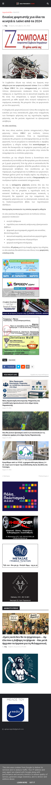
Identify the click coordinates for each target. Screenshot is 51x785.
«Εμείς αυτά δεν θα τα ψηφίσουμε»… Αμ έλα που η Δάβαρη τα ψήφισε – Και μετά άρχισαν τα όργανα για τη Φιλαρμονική (24, 640)
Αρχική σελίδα (7, 12)
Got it (32, 782)
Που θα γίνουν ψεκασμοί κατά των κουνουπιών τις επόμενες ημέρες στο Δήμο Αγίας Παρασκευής (23, 434)
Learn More (22, 782)
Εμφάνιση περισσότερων (40, 374)
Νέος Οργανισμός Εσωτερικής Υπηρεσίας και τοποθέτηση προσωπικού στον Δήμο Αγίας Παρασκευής (21, 403)
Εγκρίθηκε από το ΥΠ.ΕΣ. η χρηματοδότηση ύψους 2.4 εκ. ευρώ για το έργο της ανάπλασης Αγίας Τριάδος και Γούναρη (25, 464)
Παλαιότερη (43, 476)
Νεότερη (7, 476)
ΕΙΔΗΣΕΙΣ (16, 12)
